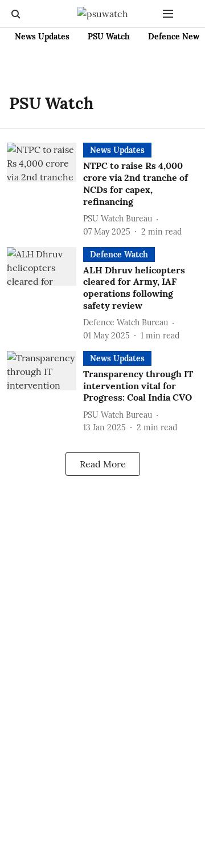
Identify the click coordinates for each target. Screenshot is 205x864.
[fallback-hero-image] (45, 190)
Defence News (175, 36)
